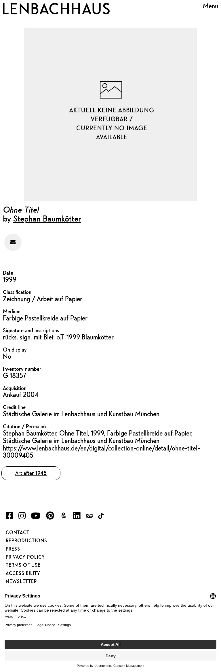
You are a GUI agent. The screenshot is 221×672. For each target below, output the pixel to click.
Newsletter (21, 581)
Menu (210, 6)
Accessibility (23, 573)
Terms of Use (23, 565)
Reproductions (26, 540)
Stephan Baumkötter (47, 218)
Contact (17, 532)
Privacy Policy (25, 557)
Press (13, 548)
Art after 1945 (31, 473)
